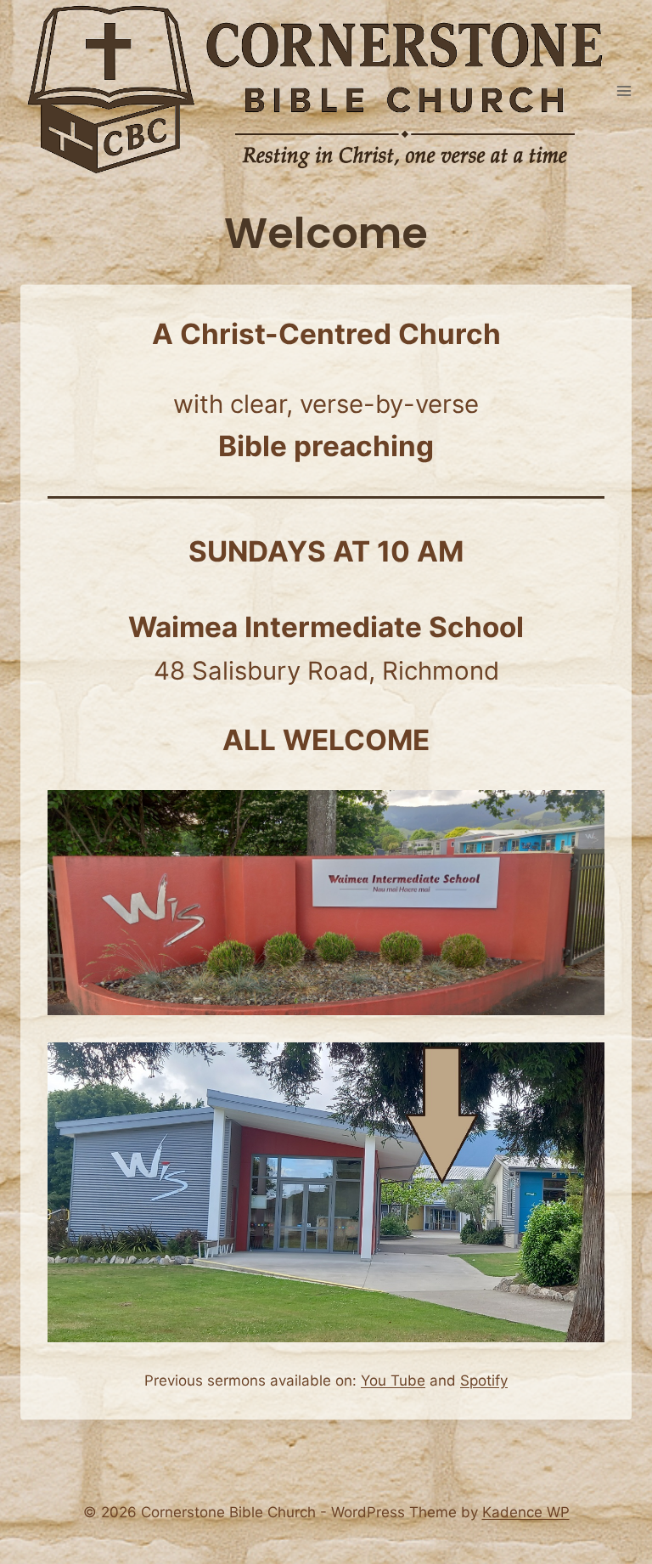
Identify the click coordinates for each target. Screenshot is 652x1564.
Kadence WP (526, 1512)
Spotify (484, 1380)
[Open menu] (624, 91)
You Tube (393, 1380)
